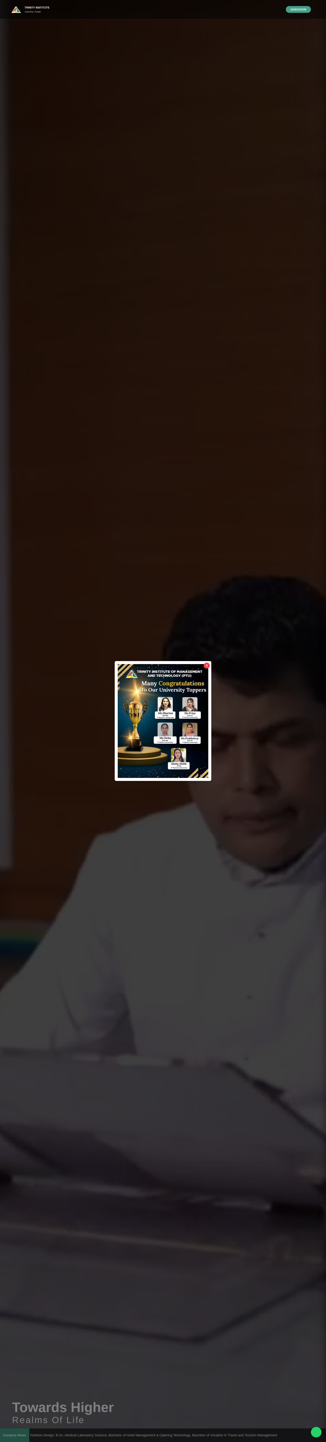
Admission (298, 9)
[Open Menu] (315, 9)
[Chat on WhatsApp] (316, 1432)
